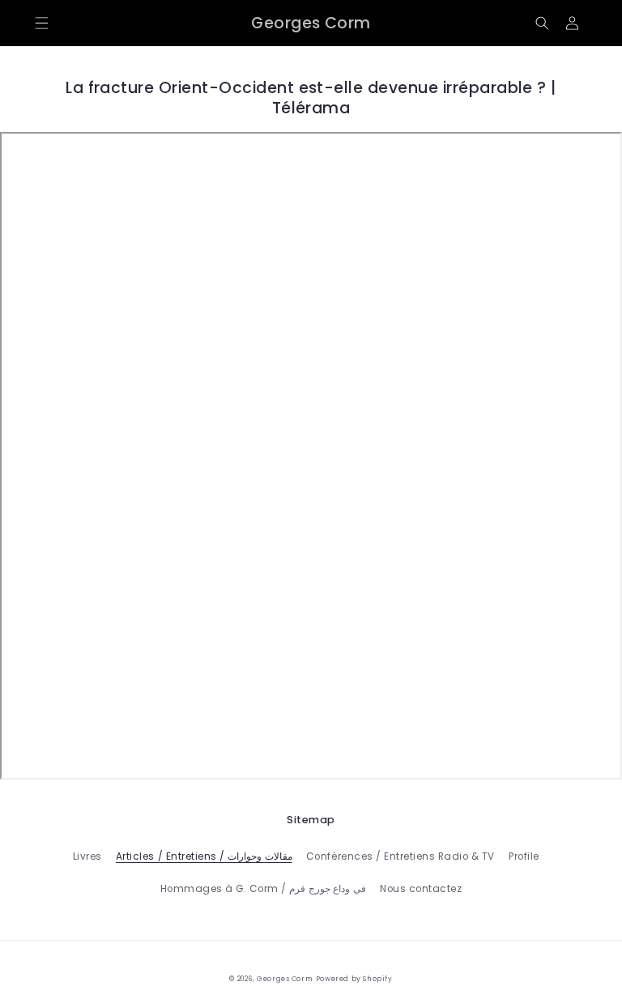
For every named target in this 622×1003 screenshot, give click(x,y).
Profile (524, 856)
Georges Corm (285, 979)
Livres (87, 856)
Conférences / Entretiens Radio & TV (400, 856)
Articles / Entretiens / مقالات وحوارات (204, 856)
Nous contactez (421, 888)
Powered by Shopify (354, 979)
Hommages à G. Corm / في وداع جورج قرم (263, 888)
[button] (41, 23)
